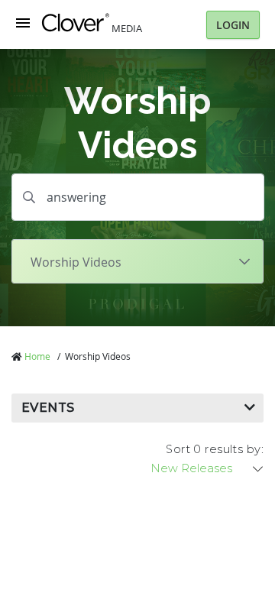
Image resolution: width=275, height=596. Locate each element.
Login (233, 25)
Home (37, 356)
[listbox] (208, 468)
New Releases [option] (191, 468)
